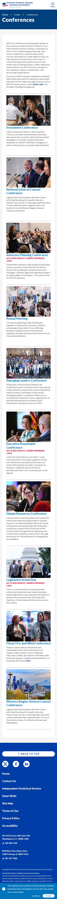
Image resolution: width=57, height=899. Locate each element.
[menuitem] (28, 5)
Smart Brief (9, 795)
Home (5, 14)
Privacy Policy (10, 818)
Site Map (7, 803)
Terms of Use (10, 810)
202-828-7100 (11, 843)
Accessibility (10, 825)
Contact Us (9, 781)
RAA (28, 660)
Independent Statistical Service (21, 788)
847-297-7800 (11, 858)
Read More (36, 896)
